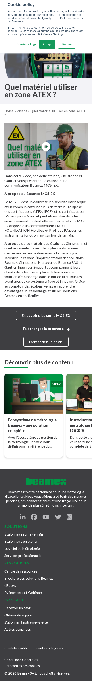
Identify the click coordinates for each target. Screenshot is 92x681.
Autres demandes (17, 629)
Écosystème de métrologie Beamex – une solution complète (32, 425)
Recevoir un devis (18, 608)
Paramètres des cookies (22, 666)
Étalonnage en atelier (21, 541)
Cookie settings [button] (26, 44)
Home (8, 111)
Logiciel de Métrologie (22, 548)
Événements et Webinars (23, 593)
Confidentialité (16, 648)
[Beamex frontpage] (46, 481)
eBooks (10, 585)
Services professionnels (22, 556)
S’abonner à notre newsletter (26, 622)
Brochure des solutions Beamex (28, 578)
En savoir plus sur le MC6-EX (46, 315)
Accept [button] (47, 44)
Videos (22, 111)
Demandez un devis (46, 341)
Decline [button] (67, 44)
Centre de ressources (20, 571)
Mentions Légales (49, 648)
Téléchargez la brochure (43, 328)
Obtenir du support (19, 615)
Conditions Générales (21, 660)
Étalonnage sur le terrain (23, 534)
